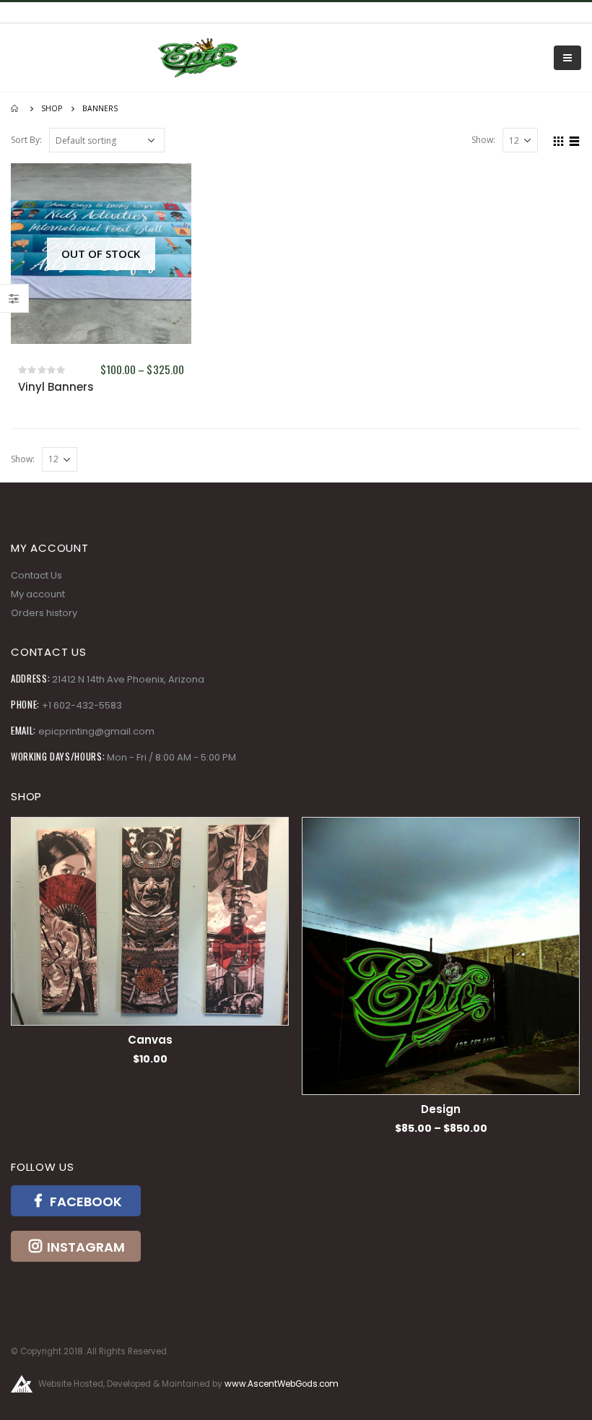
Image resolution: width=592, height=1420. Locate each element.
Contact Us (36, 575)
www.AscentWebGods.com (282, 1384)
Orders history (44, 613)
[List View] (574, 139)
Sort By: (26, 140)
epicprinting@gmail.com (96, 731)
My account (38, 594)
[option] (393, 976)
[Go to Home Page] (16, 108)
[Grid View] (558, 139)
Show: (483, 140)
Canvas (102, 1039)
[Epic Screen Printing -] (198, 57)
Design (393, 1109)
